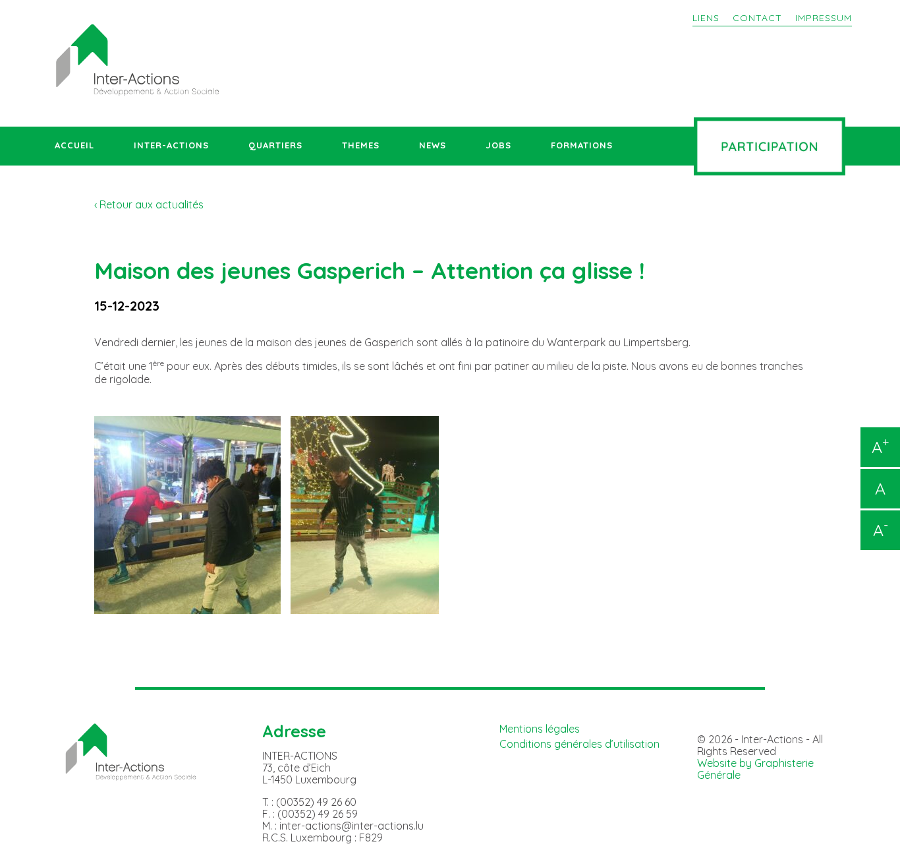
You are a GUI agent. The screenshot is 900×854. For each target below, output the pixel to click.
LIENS (705, 17)
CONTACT (757, 17)
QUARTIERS (275, 145)
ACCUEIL (74, 145)
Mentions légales (539, 729)
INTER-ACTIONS (171, 145)
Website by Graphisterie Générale (755, 769)
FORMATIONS (582, 145)
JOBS (498, 145)
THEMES (361, 145)
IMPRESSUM (823, 17)
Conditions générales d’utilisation (579, 744)
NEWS (432, 145)
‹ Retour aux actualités (149, 204)
